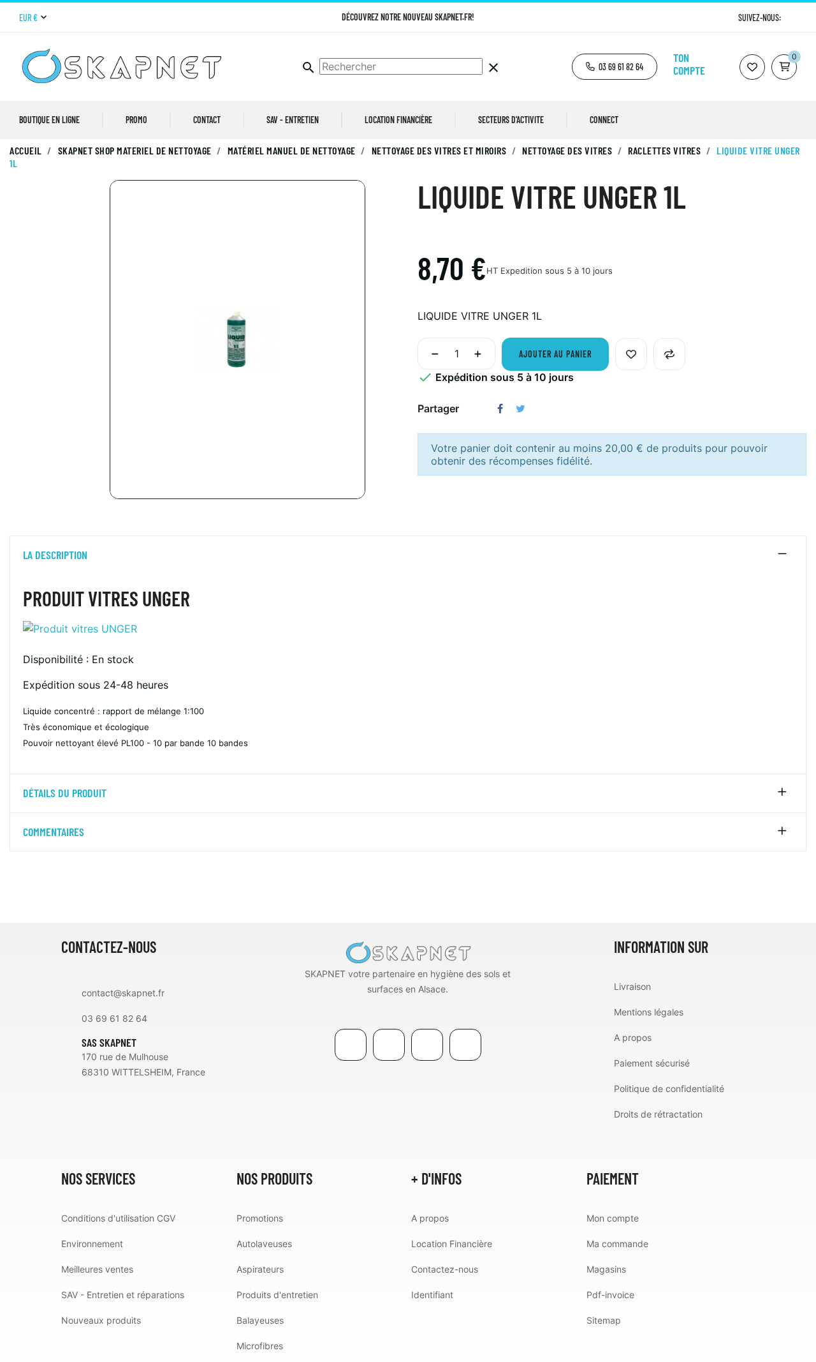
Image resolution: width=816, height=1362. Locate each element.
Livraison (632, 986)
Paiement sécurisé (652, 1063)
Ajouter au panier (555, 353)
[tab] (408, 555)
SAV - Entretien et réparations (122, 1294)
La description (55, 555)
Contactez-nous (444, 1269)
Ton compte (689, 63)
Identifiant (432, 1294)
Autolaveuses (264, 1243)
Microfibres (260, 1345)
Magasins (606, 1269)
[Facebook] (351, 1045)
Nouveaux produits (101, 1320)
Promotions (260, 1218)
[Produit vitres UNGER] (80, 627)
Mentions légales (648, 1012)
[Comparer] (669, 354)
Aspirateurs (260, 1269)
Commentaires (53, 832)
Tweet (520, 408)
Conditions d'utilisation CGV (118, 1218)
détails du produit (64, 793)
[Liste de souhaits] (752, 67)
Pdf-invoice (610, 1294)
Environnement (92, 1243)
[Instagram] (792, 17)
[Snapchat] (465, 1045)
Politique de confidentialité (669, 1088)
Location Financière (451, 1243)
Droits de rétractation (658, 1114)
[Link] (427, 1045)
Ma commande (617, 1243)
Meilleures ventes (97, 1269)
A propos (633, 1037)
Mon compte (612, 1218)
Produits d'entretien (277, 1294)
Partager (500, 408)
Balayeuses (260, 1320)
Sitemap (603, 1320)
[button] (614, 67)
